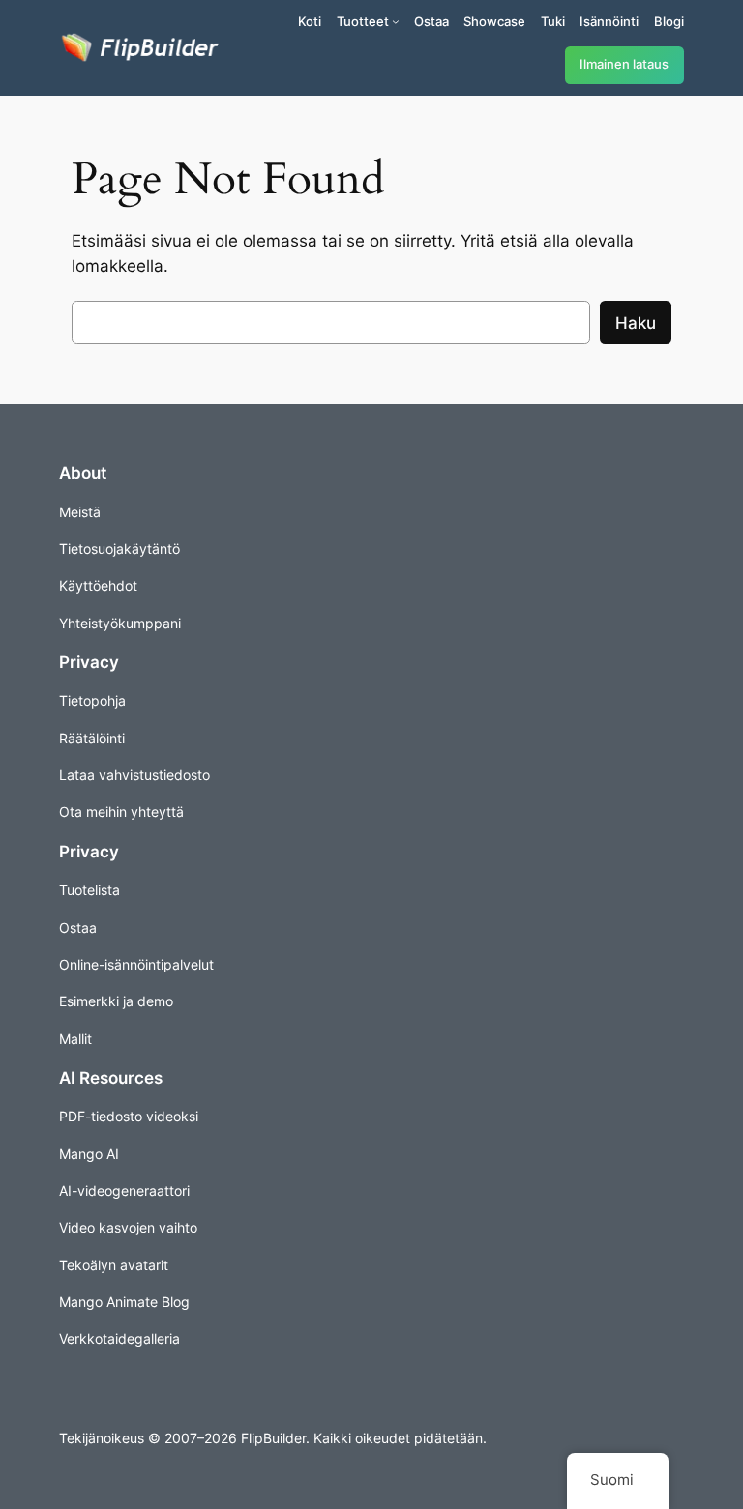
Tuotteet (363, 21)
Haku (635, 323)
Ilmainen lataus (624, 64)
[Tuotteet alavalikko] (396, 21)
